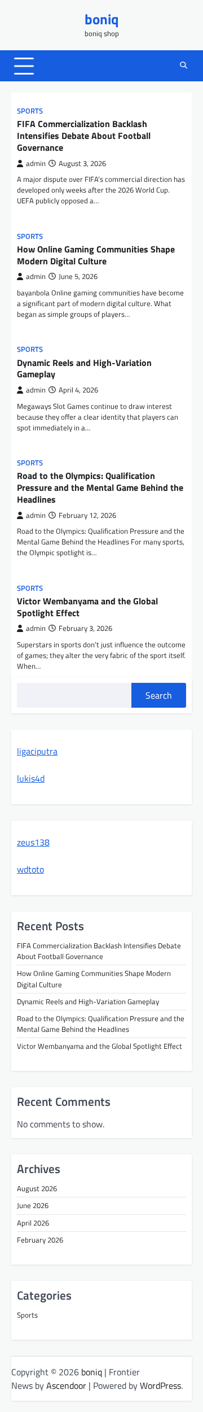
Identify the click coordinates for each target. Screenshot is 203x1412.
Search (158, 695)
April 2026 (33, 1222)
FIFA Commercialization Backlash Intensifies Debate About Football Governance (84, 135)
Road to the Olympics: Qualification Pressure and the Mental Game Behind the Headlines (100, 487)
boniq (102, 19)
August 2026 (37, 1188)
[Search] (183, 66)
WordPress (160, 1385)
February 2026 (40, 1239)
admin (36, 163)
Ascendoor (66, 1385)
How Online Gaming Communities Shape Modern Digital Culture (96, 255)
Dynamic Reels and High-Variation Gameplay (84, 368)
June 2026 (32, 1205)
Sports (30, 111)
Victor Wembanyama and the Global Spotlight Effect (87, 607)
